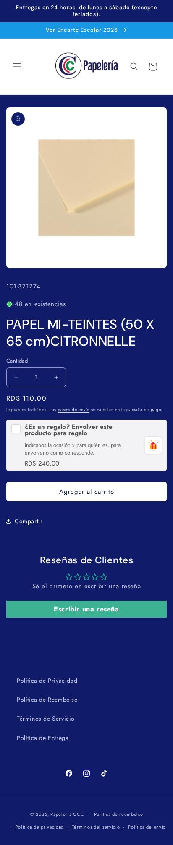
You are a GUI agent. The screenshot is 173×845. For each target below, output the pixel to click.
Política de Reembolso (47, 699)
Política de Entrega (42, 738)
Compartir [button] (28, 521)
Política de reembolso (118, 814)
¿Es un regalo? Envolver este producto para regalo (69, 430)
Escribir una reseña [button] (86, 609)
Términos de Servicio (46, 718)
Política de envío (147, 826)
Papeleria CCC (67, 814)
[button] (17, 66)
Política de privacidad (40, 826)
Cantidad (17, 361)
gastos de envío (74, 409)
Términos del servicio (96, 826)
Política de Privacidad (47, 680)
